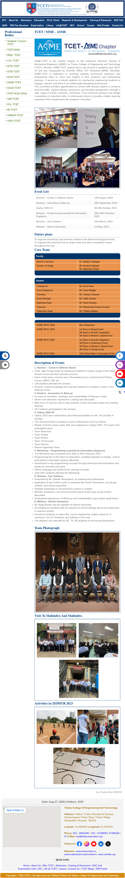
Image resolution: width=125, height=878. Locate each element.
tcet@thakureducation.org (89, 836)
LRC (39, 868)
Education (39, 20)
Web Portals (103, 25)
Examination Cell (26, 868)
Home (26, 865)
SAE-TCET (13, 98)
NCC (72, 25)
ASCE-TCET (14, 87)
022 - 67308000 (99, 833)
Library (49, 25)
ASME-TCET (14, 82)
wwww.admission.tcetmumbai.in (80, 854)
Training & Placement (100, 20)
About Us (13, 20)
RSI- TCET (13, 104)
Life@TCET (61, 25)
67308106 (114, 833)
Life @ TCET (50, 868)
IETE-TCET (13, 66)
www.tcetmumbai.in (86, 851)
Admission (26, 20)
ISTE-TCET (13, 71)
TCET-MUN (13, 49)
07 (65, 836)
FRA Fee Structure (19, 25)
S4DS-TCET (14, 120)
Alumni (80, 25)
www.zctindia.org (106, 854)
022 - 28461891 (81, 833)
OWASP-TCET (15, 115)
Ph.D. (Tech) (53, 20)
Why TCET (48, 865)
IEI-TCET (12, 109)
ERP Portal (101, 868)
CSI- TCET (13, 60)
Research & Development (74, 20)
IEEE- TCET (14, 55)
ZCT (4, 20)
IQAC (4, 25)
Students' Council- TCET (17, 43)
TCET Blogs (88, 868)
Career (62, 868)
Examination (37, 25)
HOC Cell (118, 20)
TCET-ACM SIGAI (17, 93)
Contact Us (117, 25)
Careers (91, 25)
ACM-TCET (13, 77)
